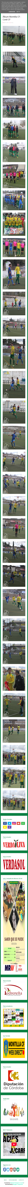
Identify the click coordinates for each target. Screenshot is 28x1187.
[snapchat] (5, 827)
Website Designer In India (16, 1183)
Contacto (21, 1180)
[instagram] (14, 823)
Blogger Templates (18, 1184)
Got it (18, 11)
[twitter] (9, 823)
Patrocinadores (13, 1180)
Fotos (12, 22)
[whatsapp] (23, 823)
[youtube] (18, 823)
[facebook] (5, 823)
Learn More (12, 11)
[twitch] (9, 827)
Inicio (5, 1180)
